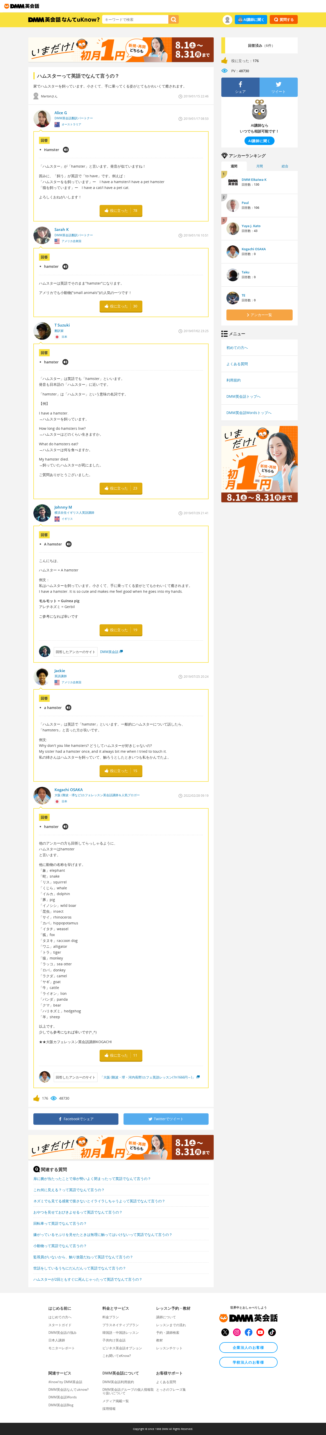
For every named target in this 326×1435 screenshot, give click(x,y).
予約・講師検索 (167, 1332)
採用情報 (109, 1408)
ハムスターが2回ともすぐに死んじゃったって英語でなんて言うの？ (87, 1279)
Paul (245, 202)
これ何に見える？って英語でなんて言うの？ (69, 1189)
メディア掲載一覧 (115, 1401)
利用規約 (233, 380)
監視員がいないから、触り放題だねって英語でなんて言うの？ (83, 1256)
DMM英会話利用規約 (118, 1382)
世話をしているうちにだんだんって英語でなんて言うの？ (79, 1268)
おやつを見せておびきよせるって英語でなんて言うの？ (78, 1212)
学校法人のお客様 (248, 1362)
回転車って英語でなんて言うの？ (60, 1223)
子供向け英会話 (114, 1340)
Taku (245, 272)
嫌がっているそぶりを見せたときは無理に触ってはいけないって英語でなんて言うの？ (102, 1234)
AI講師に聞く (254, 19)
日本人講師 (56, 1340)
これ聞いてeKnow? (116, 1355)
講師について (166, 1317)
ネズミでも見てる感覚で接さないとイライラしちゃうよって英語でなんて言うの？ (99, 1201)
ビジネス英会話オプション (122, 1348)
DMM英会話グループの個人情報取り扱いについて (128, 1391)
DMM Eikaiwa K (254, 179)
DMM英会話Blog (60, 1405)
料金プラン (110, 1317)
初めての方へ (237, 347)
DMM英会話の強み (62, 1332)
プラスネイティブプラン (120, 1325)
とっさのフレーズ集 (171, 1389)
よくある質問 (237, 363)
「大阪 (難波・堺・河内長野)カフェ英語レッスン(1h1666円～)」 (147, 1077)
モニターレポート (61, 1348)
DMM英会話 (109, 651)
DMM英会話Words (62, 1397)
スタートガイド (60, 1325)
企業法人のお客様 (248, 1347)
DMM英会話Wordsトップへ (248, 412)
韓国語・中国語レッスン (120, 1332)
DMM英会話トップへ (243, 396)
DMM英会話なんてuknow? (68, 1389)
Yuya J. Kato (251, 226)
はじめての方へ (60, 1317)
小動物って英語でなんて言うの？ (60, 1245)
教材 (159, 1340)
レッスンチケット (169, 1348)
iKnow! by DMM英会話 (65, 1382)
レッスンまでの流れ (171, 1325)
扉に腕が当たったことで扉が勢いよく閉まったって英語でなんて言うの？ (92, 1178)
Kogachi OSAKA (254, 249)
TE (243, 295)
